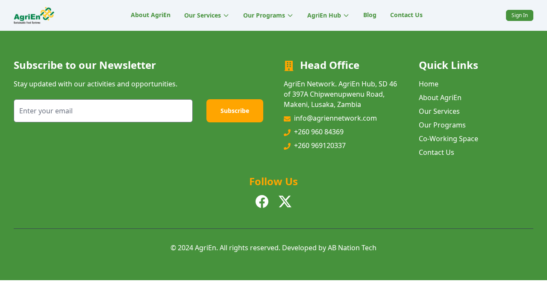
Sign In (520, 15)
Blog (369, 15)
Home (428, 84)
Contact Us (406, 15)
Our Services (202, 15)
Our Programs (264, 15)
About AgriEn (151, 15)
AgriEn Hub (324, 15)
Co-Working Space (448, 138)
